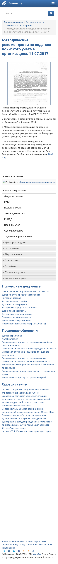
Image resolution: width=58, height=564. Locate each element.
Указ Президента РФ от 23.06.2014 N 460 (23, 402)
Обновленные (16, 541)
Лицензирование (13, 196)
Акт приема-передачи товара (17, 314)
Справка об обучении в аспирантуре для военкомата (29, 348)
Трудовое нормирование (18, 236)
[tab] (29, 190)
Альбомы (7, 544)
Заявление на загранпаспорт (16, 320)
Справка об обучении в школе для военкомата (26, 361)
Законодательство (35, 22)
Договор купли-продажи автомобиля (21, 295)
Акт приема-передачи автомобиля (19, 307)
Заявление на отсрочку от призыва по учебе (24, 377)
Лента (5, 541)
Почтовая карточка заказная (16, 405)
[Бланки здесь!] (4, 3)
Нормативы (40, 541)
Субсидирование (13, 230)
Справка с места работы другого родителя (24, 415)
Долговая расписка (12, 335)
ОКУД (22, 544)
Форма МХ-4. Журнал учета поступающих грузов (27, 431)
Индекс (30, 544)
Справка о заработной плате (16, 317)
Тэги (46, 544)
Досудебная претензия (13, 428)
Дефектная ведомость (14, 311)
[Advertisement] (29, 472)
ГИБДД (8, 219)
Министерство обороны (19, 25)
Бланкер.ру (15, 3)
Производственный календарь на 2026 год (24, 323)
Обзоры (29, 541)
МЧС (7, 202)
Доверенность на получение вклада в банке (24, 418)
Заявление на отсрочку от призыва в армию (24, 358)
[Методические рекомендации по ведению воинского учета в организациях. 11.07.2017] (29, 83)
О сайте (37, 554)
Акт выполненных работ (14, 301)
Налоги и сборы (13, 207)
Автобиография (10, 339)
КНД (15, 544)
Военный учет (12, 225)
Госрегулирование (13, 22)
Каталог (39, 544)
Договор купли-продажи (14, 304)
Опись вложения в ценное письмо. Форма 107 (25, 291)
